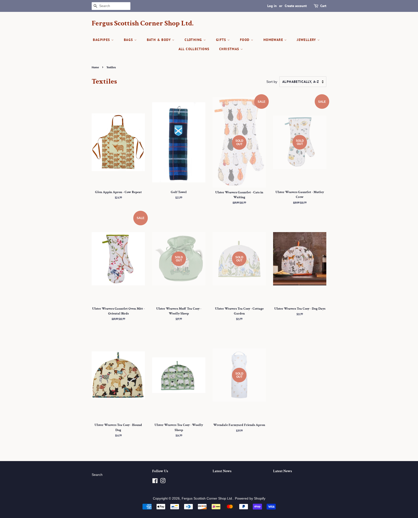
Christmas (229, 49)
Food (245, 40)
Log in (272, 6)
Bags (129, 40)
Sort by (271, 82)
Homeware (273, 40)
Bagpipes (102, 40)
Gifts (221, 40)
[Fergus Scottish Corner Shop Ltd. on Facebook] (155, 482)
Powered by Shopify (250, 498)
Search (97, 475)
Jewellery (307, 40)
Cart (323, 6)
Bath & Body (159, 40)
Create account (296, 6)
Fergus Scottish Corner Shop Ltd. (143, 23)
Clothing (194, 40)
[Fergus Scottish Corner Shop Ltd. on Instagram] (162, 482)
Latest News (222, 471)
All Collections (194, 49)
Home (95, 67)
